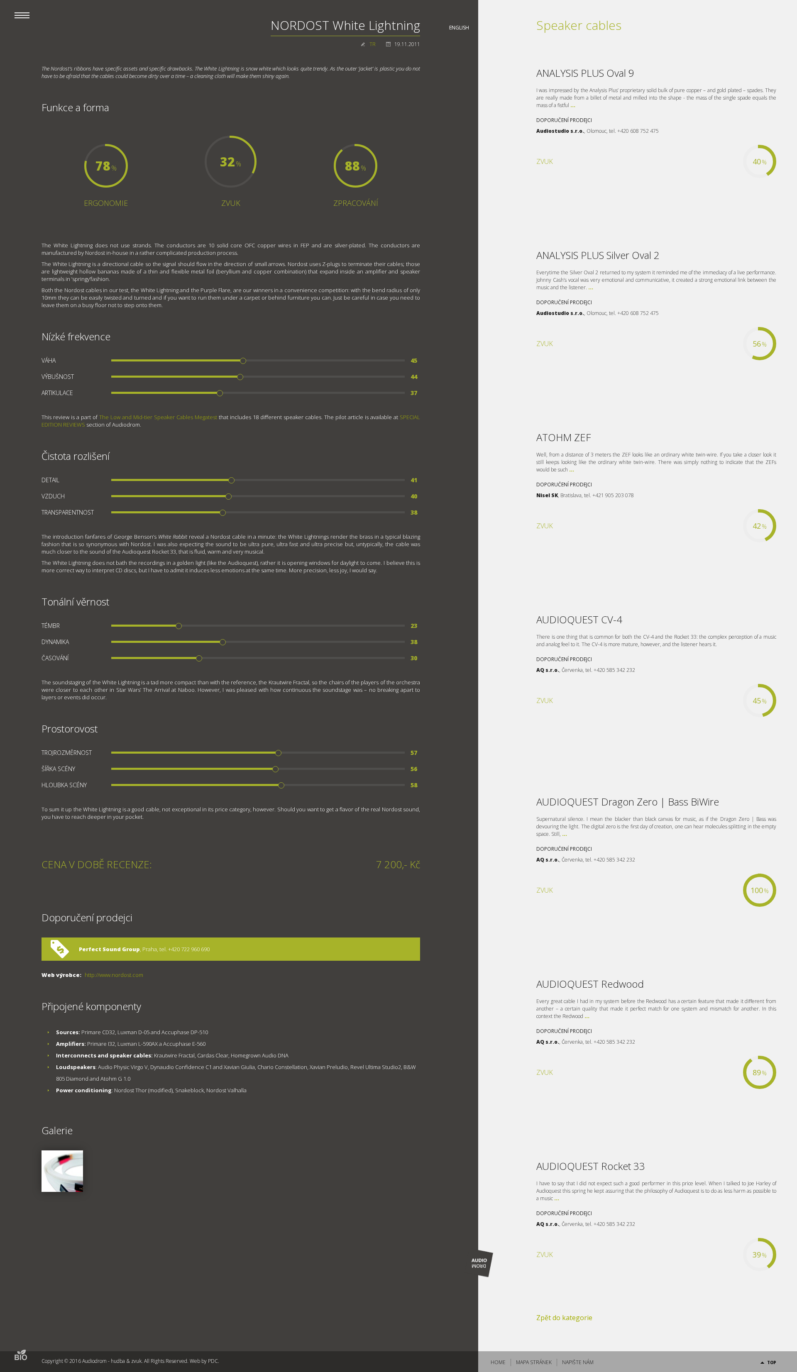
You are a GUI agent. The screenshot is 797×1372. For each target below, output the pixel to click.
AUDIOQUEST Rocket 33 (590, 1166)
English (459, 27)
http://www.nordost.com (114, 975)
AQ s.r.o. (547, 670)
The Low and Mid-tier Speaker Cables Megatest (158, 417)
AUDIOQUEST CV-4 (579, 619)
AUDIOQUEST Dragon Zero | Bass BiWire (627, 801)
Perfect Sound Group (109, 949)
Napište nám (578, 1362)
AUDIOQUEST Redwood (590, 984)
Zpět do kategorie (564, 1317)
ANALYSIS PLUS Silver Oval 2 (598, 255)
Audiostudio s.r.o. (560, 130)
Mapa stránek (534, 1362)
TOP (771, 1362)
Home (498, 1362)
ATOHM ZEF (563, 437)
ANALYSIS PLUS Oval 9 (585, 73)
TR (372, 44)
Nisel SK (547, 495)
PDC (213, 1361)
